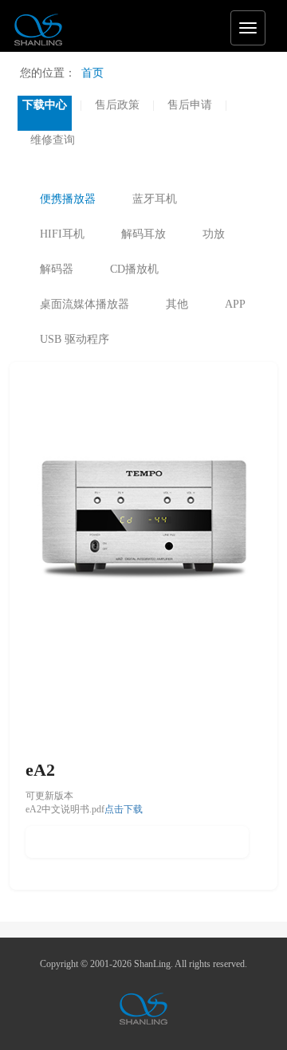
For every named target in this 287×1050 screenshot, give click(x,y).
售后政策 (117, 105)
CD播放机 (134, 269)
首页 (92, 73)
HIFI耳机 (62, 234)
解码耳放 (143, 234)
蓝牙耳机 (154, 199)
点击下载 (123, 809)
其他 (177, 304)
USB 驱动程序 (74, 339)
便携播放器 (68, 199)
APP (235, 304)
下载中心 (44, 105)
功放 (213, 234)
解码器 (56, 269)
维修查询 (52, 140)
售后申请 (189, 105)
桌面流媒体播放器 (84, 304)
